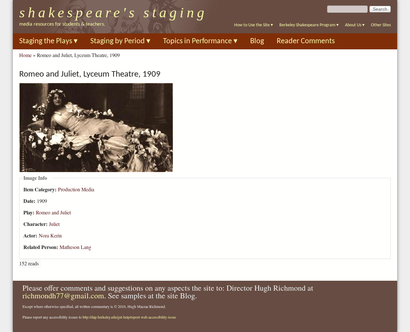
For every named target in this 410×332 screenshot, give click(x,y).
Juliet (54, 223)
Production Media (76, 189)
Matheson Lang (75, 247)
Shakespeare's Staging (113, 12)
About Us (355, 25)
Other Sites (381, 25)
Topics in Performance (200, 41)
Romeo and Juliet (53, 212)
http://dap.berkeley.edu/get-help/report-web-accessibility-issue (129, 317)
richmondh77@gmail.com (63, 295)
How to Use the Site (253, 25)
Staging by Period (120, 41)
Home (25, 55)
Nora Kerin (50, 235)
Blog (257, 41)
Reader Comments (306, 41)
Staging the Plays (48, 41)
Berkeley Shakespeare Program (309, 25)
